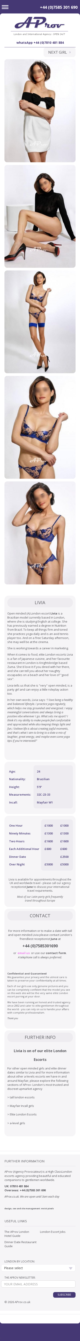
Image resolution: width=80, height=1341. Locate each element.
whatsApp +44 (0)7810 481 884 (40, 42)
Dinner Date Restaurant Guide (20, 1244)
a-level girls (17, 1123)
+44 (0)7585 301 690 (59, 7)
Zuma (11, 667)
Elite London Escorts (23, 1114)
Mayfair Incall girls (22, 1106)
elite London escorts (52, 654)
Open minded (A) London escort (28, 613)
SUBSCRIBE (64, 1295)
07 (11, 1186)
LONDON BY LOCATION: (19, 1261)
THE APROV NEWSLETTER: (20, 1277)
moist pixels (47, 1208)
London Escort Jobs (53, 1232)
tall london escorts (22, 1097)
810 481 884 (20, 1186)
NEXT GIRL (59, 52)
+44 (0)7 (30, 945)
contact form (56, 953)
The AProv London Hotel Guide (16, 1234)
